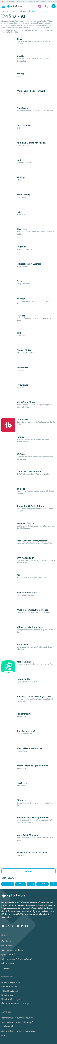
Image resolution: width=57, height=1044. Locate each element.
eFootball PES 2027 (22, 1)
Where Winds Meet (10, 1)
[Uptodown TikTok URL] (7, 926)
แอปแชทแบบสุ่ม (7, 884)
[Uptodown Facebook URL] (26, 926)
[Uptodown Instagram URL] (17, 926)
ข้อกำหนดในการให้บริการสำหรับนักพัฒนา (19, 1031)
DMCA (4, 1036)
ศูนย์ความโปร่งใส (8, 954)
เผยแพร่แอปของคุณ (9, 986)
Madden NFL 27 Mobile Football (37, 1)
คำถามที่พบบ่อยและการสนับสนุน (15, 1003)
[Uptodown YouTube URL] (3, 926)
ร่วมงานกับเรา (7, 968)
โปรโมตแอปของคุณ (9, 991)
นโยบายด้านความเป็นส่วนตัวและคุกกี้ (17, 1022)
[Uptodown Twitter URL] (12, 926)
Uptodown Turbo (10, 999)
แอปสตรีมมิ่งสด (42, 884)
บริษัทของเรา (6, 945)
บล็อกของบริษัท (7, 963)
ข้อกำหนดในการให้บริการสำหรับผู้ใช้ (17, 1018)
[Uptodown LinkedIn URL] (22, 926)
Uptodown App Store (10, 982)
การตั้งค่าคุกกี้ (7, 1026)
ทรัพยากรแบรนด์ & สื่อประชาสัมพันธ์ (16, 959)
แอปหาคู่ (31, 884)
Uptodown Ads (7, 995)
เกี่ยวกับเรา (6, 941)
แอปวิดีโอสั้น (20, 884)
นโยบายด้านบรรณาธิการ (12, 950)
